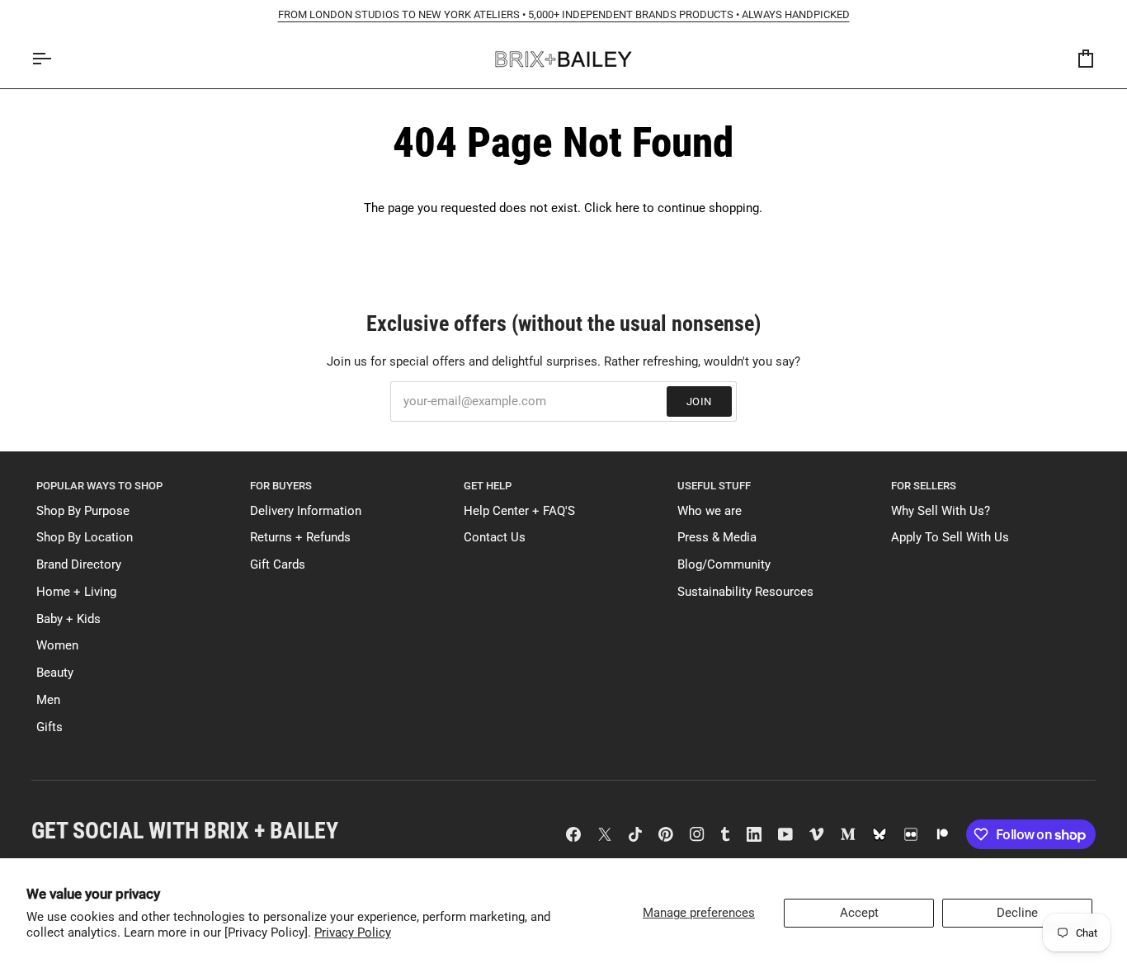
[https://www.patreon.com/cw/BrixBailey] (942, 834)
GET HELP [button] (488, 485)
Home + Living (76, 592)
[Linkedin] (754, 834)
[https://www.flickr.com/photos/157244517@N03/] (910, 834)
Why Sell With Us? (940, 511)
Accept (859, 913)
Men (48, 700)
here (627, 208)
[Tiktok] (635, 834)
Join (699, 401)
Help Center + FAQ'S (519, 511)
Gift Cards (277, 565)
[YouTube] (785, 834)
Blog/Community (724, 565)
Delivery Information (305, 511)
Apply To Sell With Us (950, 538)
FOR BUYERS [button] (281, 485)
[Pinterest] (665, 834)
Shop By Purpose (83, 511)
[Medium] (848, 834)
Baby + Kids (68, 619)
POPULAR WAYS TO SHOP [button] (99, 485)
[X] (604, 834)
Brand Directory (78, 565)
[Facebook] (573, 834)
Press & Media (717, 538)
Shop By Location (84, 538)
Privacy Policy (352, 933)
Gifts (49, 727)
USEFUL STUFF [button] (714, 485)
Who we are (709, 511)
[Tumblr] (725, 834)
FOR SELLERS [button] (923, 485)
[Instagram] (697, 834)
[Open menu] (56, 59)
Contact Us (495, 538)
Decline (1017, 913)
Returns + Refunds (300, 538)
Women (57, 646)
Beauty (54, 673)
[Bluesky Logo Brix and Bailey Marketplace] (879, 834)
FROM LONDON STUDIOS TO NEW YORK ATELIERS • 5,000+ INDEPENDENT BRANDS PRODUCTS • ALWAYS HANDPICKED (564, 14)
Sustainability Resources (745, 592)
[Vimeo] (816, 834)
